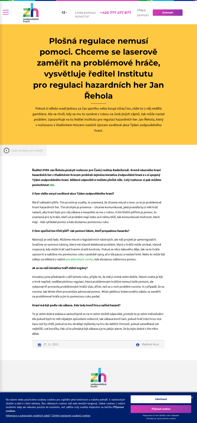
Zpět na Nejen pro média (27, 150)
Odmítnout (161, 399)
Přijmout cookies (161, 409)
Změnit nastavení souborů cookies (71, 415)
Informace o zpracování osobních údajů (28, 415)
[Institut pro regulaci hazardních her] (31, 12)
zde (51, 185)
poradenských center (79, 259)
